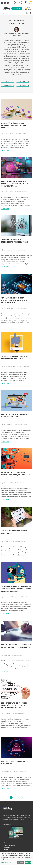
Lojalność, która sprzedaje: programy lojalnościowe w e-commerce (13, 125)
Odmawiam (21, 862)
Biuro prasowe (8, 851)
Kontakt (6, 849)
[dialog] (16, 858)
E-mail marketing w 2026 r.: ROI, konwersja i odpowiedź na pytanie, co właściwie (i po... (15, 184)
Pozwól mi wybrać (6, 862)
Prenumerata (7, 843)
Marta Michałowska (21, 133)
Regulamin (7, 847)
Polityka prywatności (9, 845)
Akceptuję (28, 862)
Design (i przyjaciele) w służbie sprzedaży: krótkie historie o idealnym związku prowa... (14, 705)
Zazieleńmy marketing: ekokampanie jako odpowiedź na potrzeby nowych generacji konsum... (16, 589)
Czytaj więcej (5, 150)
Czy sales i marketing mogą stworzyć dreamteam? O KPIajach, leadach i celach (15, 300)
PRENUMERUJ (17, 8)
